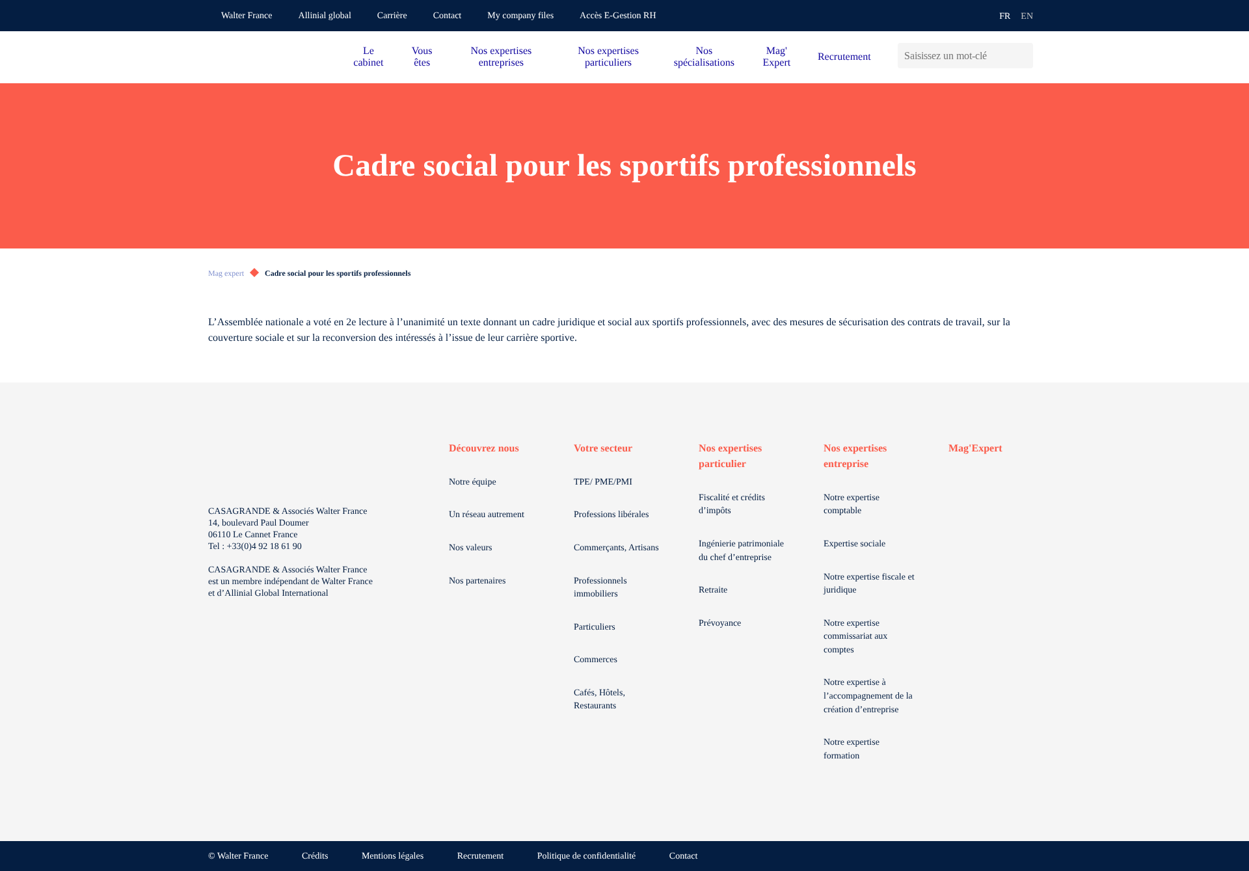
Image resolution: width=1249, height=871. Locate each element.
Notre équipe (472, 482)
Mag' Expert (777, 57)
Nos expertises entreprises (500, 57)
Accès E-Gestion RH (618, 16)
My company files (520, 16)
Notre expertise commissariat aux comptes (855, 637)
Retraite (713, 590)
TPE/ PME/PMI (603, 482)
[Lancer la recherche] (1023, 55)
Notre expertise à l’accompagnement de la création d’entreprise (868, 696)
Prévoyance (720, 623)
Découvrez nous (484, 448)
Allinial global (325, 16)
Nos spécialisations (704, 57)
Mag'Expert (975, 448)
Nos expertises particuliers (608, 57)
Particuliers (594, 627)
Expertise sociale (854, 544)
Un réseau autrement (486, 515)
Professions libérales (611, 515)
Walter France (247, 16)
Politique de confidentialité (586, 856)
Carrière (392, 16)
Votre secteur (603, 448)
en (1027, 16)
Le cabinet (368, 57)
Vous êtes (422, 57)
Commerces (595, 660)
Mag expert (226, 273)
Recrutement (844, 56)
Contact (447, 16)
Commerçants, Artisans (616, 548)
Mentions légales (392, 856)
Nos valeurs (470, 548)
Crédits (315, 856)
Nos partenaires (477, 581)
